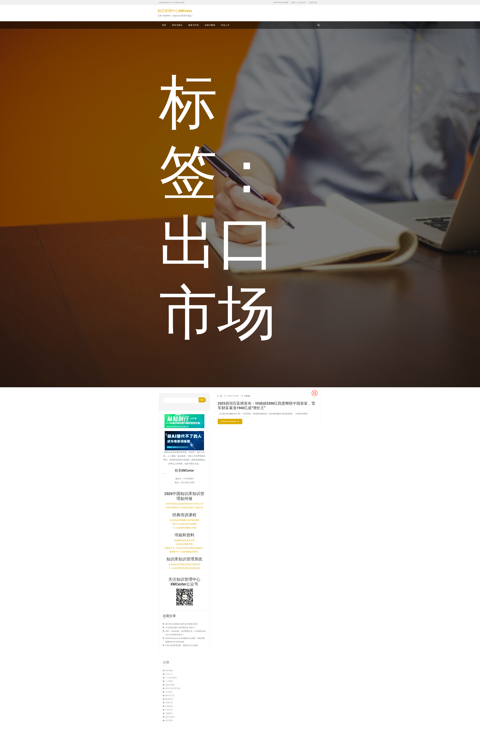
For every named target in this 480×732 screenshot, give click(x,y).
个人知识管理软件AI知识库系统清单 (184, 568)
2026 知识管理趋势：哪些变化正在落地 (181, 645)
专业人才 (169, 670)
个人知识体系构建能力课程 (184, 528)
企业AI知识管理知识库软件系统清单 (184, 564)
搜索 (202, 400)
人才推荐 (169, 677)
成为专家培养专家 (172, 685)
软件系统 (169, 717)
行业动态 (247, 396)
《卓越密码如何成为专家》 (184, 540)
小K (221, 396)
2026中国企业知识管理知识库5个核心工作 (184, 504)
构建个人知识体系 (298, 3)
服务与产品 (170, 692)
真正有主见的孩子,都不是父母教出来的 (181, 624)
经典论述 (169, 699)
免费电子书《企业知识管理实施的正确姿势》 (184, 548)
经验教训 (169, 702)
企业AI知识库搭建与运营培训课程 (184, 520)
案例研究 (169, 695)
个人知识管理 (171, 674)
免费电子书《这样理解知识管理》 (184, 552)
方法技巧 (169, 688)
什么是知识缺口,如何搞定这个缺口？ (180, 627)
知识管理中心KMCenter (175, 11)
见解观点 (169, 710)
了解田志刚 (312, 3)
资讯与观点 (170, 713)
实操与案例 (170, 681)
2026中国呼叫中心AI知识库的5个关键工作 (184, 507)
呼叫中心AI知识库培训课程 (184, 524)
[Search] (319, 25)
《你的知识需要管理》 (184, 544)
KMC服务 (169, 667)
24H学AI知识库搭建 (280, 3)
